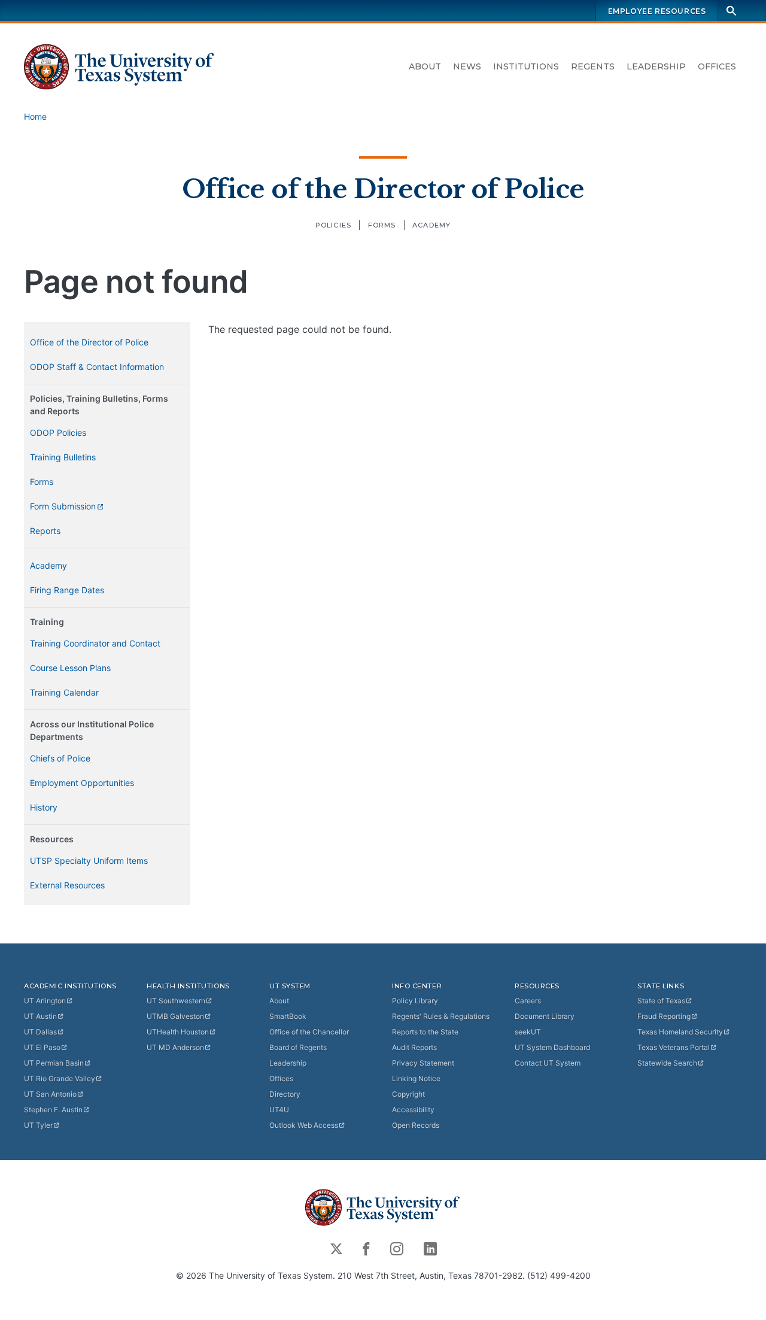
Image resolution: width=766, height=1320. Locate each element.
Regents (593, 66)
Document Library (544, 1016)
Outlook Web (303, 1125)
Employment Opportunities (82, 783)
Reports (45, 531)
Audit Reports (414, 1047)
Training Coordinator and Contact (95, 643)
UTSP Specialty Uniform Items (89, 860)
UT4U (279, 1109)
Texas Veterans (673, 1047)
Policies (333, 225)
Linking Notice (416, 1078)
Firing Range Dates (67, 590)
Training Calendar (64, 692)
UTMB (175, 1016)
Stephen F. (53, 1109)
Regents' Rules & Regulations (441, 1016)
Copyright (408, 1094)
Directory (284, 1094)
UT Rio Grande (59, 1078)
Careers (528, 1000)
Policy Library (415, 1000)
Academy (431, 225)
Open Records (415, 1125)
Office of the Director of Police (383, 189)
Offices (717, 66)
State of (661, 1000)
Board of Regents (298, 1047)
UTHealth (178, 1031)
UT (45, 1000)
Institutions (526, 66)
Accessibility (413, 1109)
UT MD (175, 1047)
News (467, 66)
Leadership (656, 66)
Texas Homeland (680, 1031)
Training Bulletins (63, 457)
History (43, 807)
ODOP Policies (58, 432)
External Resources (67, 885)
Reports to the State (425, 1031)
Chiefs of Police (60, 758)
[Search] (731, 10)
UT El (42, 1047)
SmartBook (287, 1016)
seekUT (528, 1031)
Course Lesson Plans (70, 668)
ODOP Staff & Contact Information (97, 367)
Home (35, 116)
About (425, 66)
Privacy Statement (423, 1062)
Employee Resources (657, 11)
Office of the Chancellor (309, 1031)
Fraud (664, 1016)
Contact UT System (547, 1062)
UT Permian (54, 1062)
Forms (382, 225)
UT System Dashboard (552, 1047)
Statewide (667, 1062)
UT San (50, 1094)
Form (63, 506)
